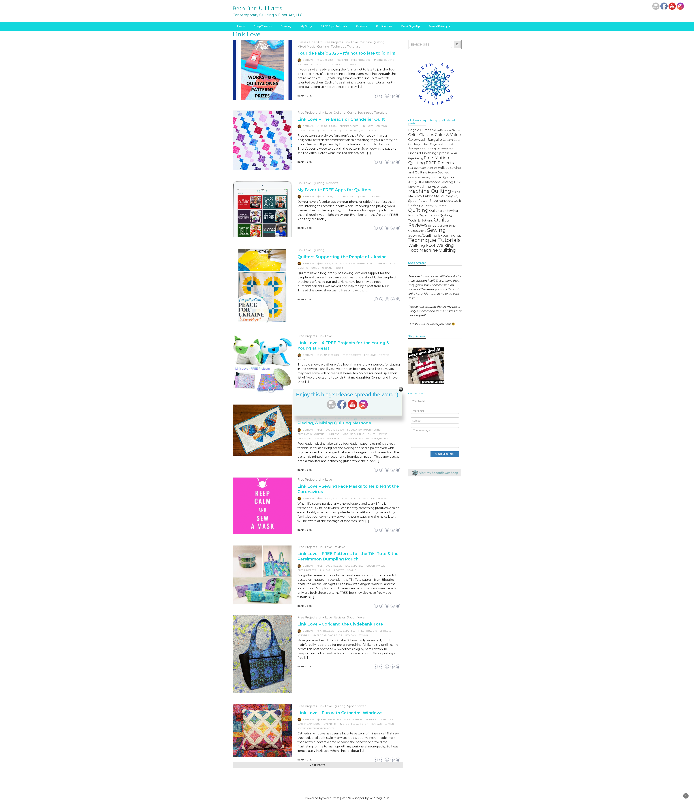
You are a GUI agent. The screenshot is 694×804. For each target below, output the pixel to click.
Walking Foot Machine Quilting (368, 438)
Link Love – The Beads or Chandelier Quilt (341, 119)
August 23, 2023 (329, 196)
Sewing (302, 359)
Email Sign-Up (410, 26)
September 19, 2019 (331, 565)
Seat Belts (421, 231)
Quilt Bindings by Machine (433, 206)
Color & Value (375, 565)
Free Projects (333, 42)
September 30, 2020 (332, 429)
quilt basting (446, 200)
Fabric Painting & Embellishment (436, 148)
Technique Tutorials (345, 46)
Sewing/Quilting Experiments (315, 728)
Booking (286, 26)
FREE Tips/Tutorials (334, 26)
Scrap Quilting (318, 130)
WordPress (331, 798)
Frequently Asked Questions (422, 168)
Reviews (361, 26)
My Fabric (303, 635)
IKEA (446, 173)
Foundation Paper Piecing (357, 263)
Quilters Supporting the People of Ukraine (342, 256)
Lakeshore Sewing (438, 182)
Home (241, 26)
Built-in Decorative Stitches (446, 130)
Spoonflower (356, 617)
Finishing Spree (434, 153)
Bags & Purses (354, 565)
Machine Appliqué (308, 724)
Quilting (323, 46)
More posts (318, 765)
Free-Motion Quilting (311, 434)
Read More (304, 95)
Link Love (351, 42)
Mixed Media (306, 46)
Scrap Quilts (339, 130)
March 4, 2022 (328, 263)
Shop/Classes (263, 26)
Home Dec (372, 719)
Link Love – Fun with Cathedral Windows (339, 712)
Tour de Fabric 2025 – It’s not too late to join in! (346, 53)
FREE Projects (360, 60)
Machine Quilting (372, 42)
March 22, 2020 (329, 498)
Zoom (339, 267)
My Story (306, 26)
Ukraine (327, 267)
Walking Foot (336, 438)
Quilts (351, 112)
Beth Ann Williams (257, 8)
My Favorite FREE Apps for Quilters (334, 189)
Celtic (413, 135)
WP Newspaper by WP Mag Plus (365, 798)
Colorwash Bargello (425, 139)
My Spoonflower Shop (327, 635)
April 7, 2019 (327, 630)
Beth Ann (308, 60)
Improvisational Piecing (419, 178)
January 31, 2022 (329, 355)
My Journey (443, 196)
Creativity (414, 144)
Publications (384, 26)
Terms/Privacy (438, 26)
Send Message (444, 453)
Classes (302, 42)
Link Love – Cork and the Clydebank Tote (340, 624)
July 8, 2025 (326, 60)
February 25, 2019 (330, 719)
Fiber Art (315, 42)
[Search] (457, 44)
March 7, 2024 (328, 126)
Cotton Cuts (451, 139)
